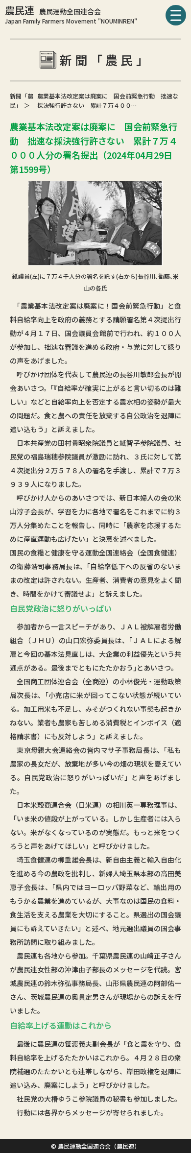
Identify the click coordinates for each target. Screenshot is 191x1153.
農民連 (53, 10)
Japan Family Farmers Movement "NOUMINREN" (71, 21)
